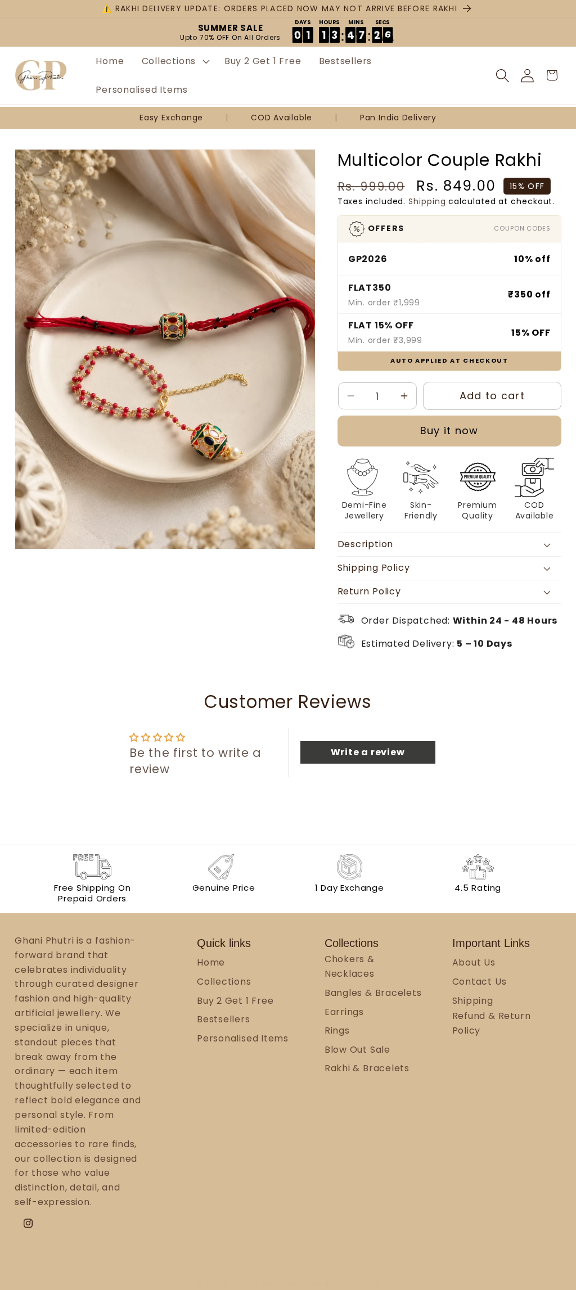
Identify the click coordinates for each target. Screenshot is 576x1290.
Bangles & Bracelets (373, 992)
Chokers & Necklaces (350, 966)
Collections (224, 981)
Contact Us (479, 981)
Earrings (344, 1011)
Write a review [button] (368, 752)
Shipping (427, 201)
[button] (174, 61)
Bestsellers (223, 1019)
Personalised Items (243, 1038)
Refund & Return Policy (491, 1023)
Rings (337, 1030)
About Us (474, 962)
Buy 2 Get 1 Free (235, 1000)
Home (211, 962)
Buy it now (449, 430)
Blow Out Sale (357, 1049)
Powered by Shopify (334, 1284)
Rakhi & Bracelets (367, 1068)
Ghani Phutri (260, 1284)
